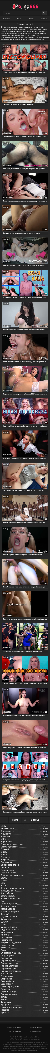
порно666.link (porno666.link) (31, 1037)
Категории (6, 18)
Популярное (43, 18)
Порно (17, 1039)
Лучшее (31, 18)
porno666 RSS (35, 1031)
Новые (19, 18)
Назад (15, 820)
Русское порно (15, 1031)
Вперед (35, 820)
